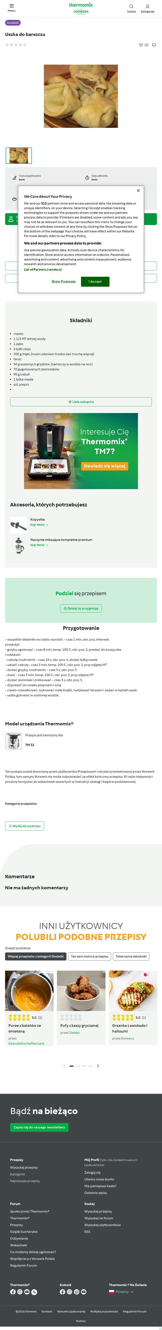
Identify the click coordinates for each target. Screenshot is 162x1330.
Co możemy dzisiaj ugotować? (33, 1252)
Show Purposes (64, 281)
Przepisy (16, 1160)
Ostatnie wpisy (95, 1193)
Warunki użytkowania (71, 1311)
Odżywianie (19, 1238)
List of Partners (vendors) (43, 269)
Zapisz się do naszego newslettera (39, 1127)
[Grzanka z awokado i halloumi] (133, 991)
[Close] (138, 190)
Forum (15, 1204)
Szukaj (89, 1204)
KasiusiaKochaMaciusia (26, 1043)
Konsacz (127, 1038)
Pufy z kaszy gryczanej (79, 1025)
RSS (87, 1232)
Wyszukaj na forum (98, 1218)
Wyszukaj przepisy (24, 1167)
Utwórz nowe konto (99, 1179)
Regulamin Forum (23, 1265)
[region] (81, 239)
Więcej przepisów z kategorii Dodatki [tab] (36, 956)
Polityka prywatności (104, 1311)
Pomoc (81, 1321)
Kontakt (47, 1311)
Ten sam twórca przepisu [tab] (89, 956)
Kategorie (17, 1174)
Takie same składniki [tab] (131, 956)
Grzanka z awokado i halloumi (129, 1028)
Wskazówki (18, 1245)
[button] (12, 8)
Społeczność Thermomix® (30, 1211)
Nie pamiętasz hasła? (100, 1186)
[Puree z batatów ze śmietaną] (29, 991)
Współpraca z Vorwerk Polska (32, 1259)
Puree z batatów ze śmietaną (24, 1028)
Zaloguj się (92, 1172)
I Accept (95, 282)
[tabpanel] (81, 1020)
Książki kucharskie (24, 1232)
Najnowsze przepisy (25, 1181)
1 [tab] (71, 1066)
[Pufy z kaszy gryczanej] (81, 991)
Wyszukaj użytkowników (102, 1225)
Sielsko (74, 1033)
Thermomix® (20, 1218)
